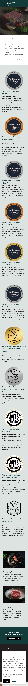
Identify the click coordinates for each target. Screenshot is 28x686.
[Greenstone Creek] (9, 3)
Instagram (8, 648)
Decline (14, 681)
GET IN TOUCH (14, 638)
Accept (7, 681)
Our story (10, 38)
